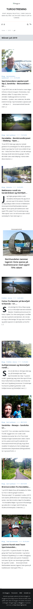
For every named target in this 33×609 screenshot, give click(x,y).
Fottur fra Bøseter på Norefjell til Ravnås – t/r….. (16, 302)
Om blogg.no (6, 593)
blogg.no (21, 603)
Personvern (14, 593)
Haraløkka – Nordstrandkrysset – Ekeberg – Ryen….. (16, 139)
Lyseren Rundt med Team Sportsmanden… (13, 545)
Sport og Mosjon (11, 135)
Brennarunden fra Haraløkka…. (16, 487)
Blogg (3, 76)
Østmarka (9, 187)
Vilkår (20, 593)
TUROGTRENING (17, 9)
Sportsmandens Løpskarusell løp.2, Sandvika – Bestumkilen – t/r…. (16, 83)
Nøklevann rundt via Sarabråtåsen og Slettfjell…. (14, 191)
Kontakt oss (27, 593)
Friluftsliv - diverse (7, 298)
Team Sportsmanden (12, 541)
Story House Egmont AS (19, 605)
